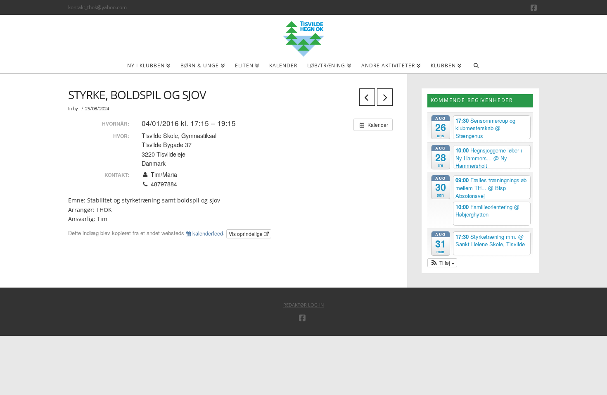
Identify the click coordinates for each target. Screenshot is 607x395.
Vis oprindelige (246, 233)
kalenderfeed (207, 233)
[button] (442, 263)
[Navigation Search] (476, 68)
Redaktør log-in (303, 305)
